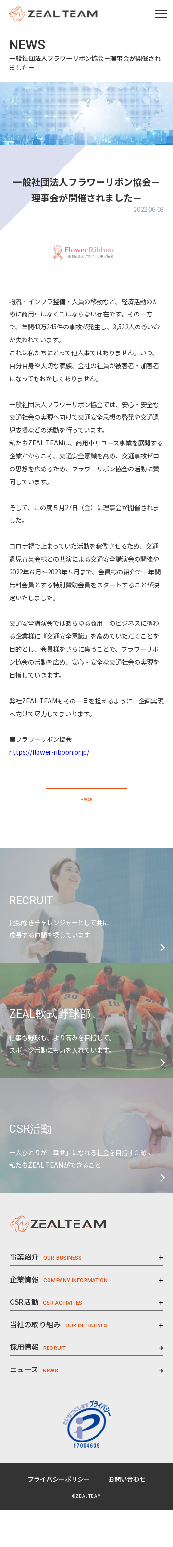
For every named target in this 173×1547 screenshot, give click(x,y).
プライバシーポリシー (58, 1479)
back (86, 799)
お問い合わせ (127, 1479)
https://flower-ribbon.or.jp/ (49, 752)
